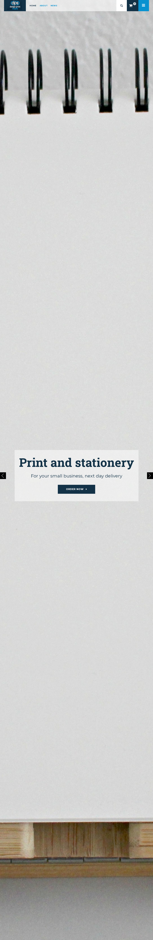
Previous (3, 475)
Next (150, 475)
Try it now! (74, 489)
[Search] (121, 5)
